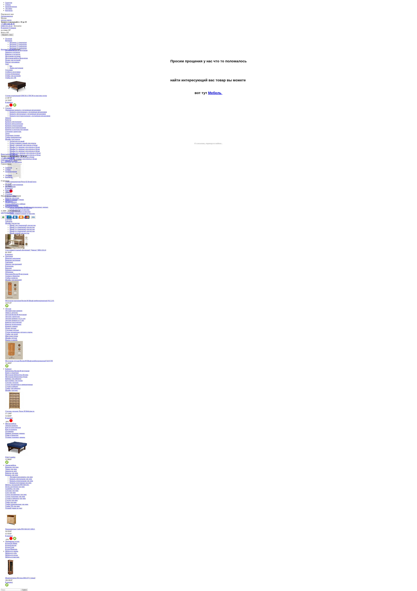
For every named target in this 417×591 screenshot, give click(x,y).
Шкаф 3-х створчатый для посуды (22, 229)
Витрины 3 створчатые (18, 46)
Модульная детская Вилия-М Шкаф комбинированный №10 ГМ (29, 361)
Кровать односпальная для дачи (21, 481)
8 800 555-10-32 (6, 26)
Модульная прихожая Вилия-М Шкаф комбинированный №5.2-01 (29, 301)
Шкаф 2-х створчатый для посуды (22, 227)
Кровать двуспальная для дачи (21, 479)
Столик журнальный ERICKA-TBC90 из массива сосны (26, 96)
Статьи (7, 192)
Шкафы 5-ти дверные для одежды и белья (25, 153)
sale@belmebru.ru (7, 213)
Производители (11, 6)
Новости (8, 190)
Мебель (215, 93)
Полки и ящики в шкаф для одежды (23, 143)
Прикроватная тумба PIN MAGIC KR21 (20, 529)
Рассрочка (9, 201)
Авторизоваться (7, 16)
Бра (11, 66)
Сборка (8, 5)
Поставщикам (10, 186)
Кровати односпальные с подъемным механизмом (28, 112)
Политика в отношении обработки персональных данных (26, 207)
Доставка (8, 8)
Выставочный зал (7, 162)
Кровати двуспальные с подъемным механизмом (28, 114)
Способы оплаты (11, 205)
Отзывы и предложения (14, 184)
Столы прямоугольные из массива (22, 213)
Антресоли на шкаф (17, 141)
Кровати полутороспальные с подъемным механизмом (30, 116)
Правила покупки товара (14, 199)
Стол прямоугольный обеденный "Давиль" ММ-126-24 (25, 250)
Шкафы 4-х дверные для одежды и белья (25, 151)
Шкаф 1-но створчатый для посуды (23, 225)
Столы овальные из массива (20, 212)
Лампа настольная (16, 68)
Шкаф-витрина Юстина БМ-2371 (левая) (20, 578)
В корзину (9, 102)
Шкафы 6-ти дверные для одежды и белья (25, 155)
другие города (6, 20)
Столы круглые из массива (19, 210)
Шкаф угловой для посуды (19, 233)
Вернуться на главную (9, 154)
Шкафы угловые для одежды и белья (23, 159)
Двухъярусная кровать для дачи (21, 477)
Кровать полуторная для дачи (20, 483)
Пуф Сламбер (10, 457)
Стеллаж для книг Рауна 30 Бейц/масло (19, 411)
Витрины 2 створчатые (18, 44)
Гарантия (8, 3)
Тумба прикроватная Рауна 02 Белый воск (20, 182)
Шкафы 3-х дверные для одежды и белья (25, 149)
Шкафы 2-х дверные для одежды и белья (25, 147)
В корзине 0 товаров (8, 28)
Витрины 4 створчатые (18, 48)
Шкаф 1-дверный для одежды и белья (23, 145)
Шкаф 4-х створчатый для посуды (22, 231)
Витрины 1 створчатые (18, 42)
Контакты (8, 10)
